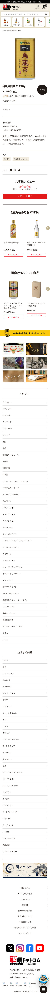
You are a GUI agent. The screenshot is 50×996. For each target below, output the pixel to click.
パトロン (6, 832)
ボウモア (6, 733)
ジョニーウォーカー (11, 739)
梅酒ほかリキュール (11, 455)
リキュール (7, 428)
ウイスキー (7, 402)
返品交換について (25, 916)
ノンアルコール (9, 607)
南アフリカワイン (10, 587)
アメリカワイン (9, 560)
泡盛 (4, 448)
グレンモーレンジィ (11, 812)
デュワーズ (7, 686)
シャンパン (7, 415)
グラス (5, 633)
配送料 (5, 96)
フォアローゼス (9, 838)
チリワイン (7, 554)
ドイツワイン (8, 527)
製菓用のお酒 (8, 620)
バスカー (6, 726)
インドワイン (8, 580)
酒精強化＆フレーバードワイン (15, 600)
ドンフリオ (7, 792)
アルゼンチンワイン (11, 547)
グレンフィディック (11, 785)
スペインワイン (9, 521)
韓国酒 (5, 461)
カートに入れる (13, 255)
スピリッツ (7, 422)
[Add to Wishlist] (17, 236)
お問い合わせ (25, 888)
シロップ (6, 435)
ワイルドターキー (10, 851)
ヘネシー (6, 660)
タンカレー (7, 759)
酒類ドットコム (31, 991)
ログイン (37, 8)
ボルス (5, 719)
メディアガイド (25, 933)
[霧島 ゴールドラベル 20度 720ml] (36, 229)
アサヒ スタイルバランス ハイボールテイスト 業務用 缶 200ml (13, 305)
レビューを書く (25, 196)
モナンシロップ (9, 746)
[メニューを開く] (43, 989)
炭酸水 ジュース (21, 159)
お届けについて (25, 922)
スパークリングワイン (12, 494)
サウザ (5, 700)
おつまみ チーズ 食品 (12, 626)
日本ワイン (7, 501)
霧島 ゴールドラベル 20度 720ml (36, 243)
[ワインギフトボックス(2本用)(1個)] (36, 289)
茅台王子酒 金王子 (11, 242)
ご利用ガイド (25, 899)
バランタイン (8, 805)
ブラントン (7, 706)
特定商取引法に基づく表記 (25, 927)
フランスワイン (9, 508)
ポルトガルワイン (10, 534)
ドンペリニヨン (9, 779)
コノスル (6, 799)
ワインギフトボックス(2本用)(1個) (36, 304)
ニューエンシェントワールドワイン (17, 541)
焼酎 (4, 442)
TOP (4, 30)
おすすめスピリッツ (11, 488)
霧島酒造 (6, 845)
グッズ (5, 639)
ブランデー (7, 409)
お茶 (7, 159)
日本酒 (5, 475)
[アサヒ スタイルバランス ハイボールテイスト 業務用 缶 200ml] (13, 289)
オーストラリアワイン (12, 574)
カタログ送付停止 (25, 894)
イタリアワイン (9, 514)
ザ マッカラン (8, 673)
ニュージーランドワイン (12, 567)
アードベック (8, 825)
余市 (4, 667)
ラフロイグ (7, 752)
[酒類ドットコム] (12, 7)
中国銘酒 (6, 468)
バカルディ (7, 818)
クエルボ (6, 680)
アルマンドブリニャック (12, 772)
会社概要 (25, 905)
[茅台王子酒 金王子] (13, 229)
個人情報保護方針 (25, 910)
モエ (4, 766)
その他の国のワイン (11, 593)
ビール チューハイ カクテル (15, 481)
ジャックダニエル (10, 713)
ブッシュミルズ (9, 693)
